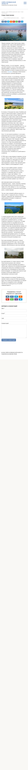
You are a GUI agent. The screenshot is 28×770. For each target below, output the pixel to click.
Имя (2, 308)
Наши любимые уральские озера (11, 17)
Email (3, 313)
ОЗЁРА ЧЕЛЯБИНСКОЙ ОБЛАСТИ (9, 2)
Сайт (2, 318)
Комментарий (5, 323)
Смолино (10, 71)
